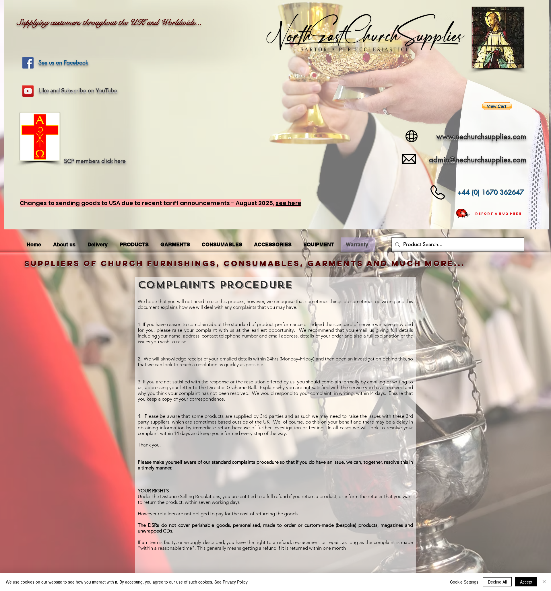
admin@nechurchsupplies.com (477, 160)
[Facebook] (28, 63)
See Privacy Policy (231, 582)
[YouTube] (28, 91)
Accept (526, 582)
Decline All (497, 582)
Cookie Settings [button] (464, 582)
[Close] (544, 581)
